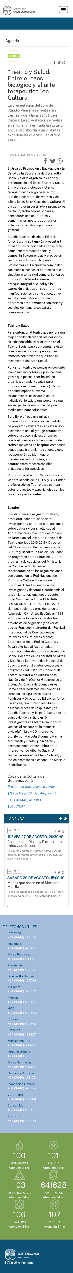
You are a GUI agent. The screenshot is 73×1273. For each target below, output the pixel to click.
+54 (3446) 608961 (22, 1056)
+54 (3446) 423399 (22, 1088)
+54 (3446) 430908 (22, 959)
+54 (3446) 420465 (22, 948)
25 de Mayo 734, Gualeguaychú (32, 793)
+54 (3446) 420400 (22, 937)
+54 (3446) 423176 (22, 1077)
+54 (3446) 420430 (22, 1002)
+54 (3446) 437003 (22, 980)
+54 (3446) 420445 (22, 1013)
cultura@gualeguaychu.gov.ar (32, 787)
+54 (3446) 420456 (22, 1121)
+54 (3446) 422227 (22, 1034)
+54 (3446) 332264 (22, 1099)
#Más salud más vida (28, 155)
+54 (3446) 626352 (22, 991)
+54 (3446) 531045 (22, 1024)
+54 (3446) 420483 (22, 970)
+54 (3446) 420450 (22, 1110)
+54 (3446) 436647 (22, 1067)
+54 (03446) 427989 (25, 800)
